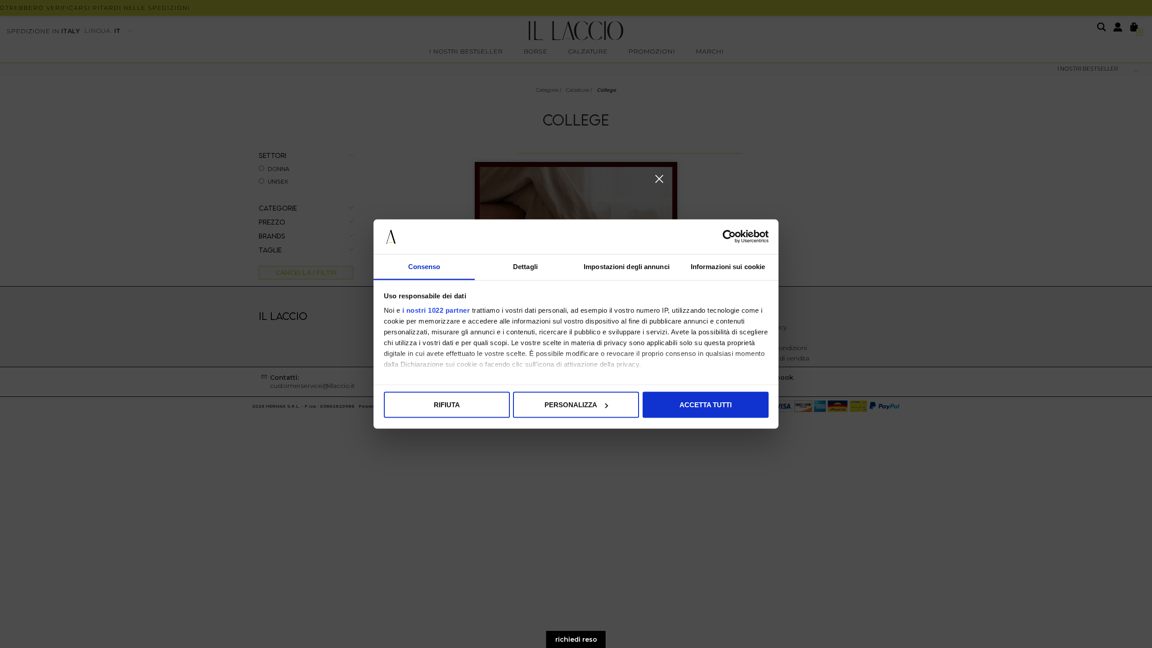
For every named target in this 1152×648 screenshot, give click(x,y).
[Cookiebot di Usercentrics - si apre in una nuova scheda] (729, 236)
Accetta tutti (706, 405)
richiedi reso (576, 639)
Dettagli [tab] (525, 266)
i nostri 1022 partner (436, 310)
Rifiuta (447, 405)
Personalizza (570, 405)
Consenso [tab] (424, 266)
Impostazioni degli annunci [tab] (627, 266)
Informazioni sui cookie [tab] (728, 266)
